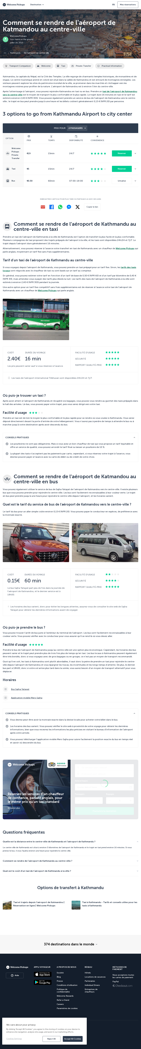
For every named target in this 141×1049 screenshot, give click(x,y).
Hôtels (88, 973)
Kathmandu (15, 53)
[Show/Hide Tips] (134, 437)
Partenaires (90, 981)
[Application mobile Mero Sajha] (70, 698)
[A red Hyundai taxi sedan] (36, 542)
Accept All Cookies (72, 1039)
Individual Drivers (92, 985)
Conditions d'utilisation (67, 985)
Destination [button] (35, 4)
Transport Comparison (20, 66)
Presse (60, 981)
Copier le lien (92, 207)
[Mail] (43, 207)
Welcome (46, 66)
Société (60, 973)
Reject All (51, 1039)
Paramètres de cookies (67, 1008)
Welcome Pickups (125, 248)
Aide (17, 975)
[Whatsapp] (60, 207)
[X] (77, 207)
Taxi (63, 66)
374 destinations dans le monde (69, 944)
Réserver (122, 153)
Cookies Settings (14, 1039)
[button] (136, 153)
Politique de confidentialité (63, 990)
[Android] (42, 982)
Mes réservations (128, 4)
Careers (60, 1004)
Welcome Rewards (65, 996)
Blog (59, 977)
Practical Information (112, 66)
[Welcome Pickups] (14, 5)
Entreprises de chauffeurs (91, 990)
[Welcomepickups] (17, 967)
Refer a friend (63, 1000)
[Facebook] (51, 207)
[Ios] (42, 974)
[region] (44, 1031)
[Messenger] (69, 207)
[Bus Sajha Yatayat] (70, 689)
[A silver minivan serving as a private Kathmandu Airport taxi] (105, 542)
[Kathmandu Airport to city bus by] (36, 319)
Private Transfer (83, 66)
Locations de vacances (95, 977)
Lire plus (122, 181)
